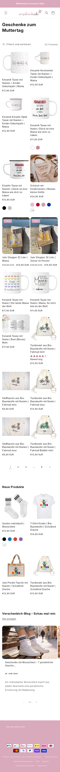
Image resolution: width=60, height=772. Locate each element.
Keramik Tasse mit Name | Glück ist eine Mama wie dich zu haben (42, 130)
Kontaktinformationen (25, 766)
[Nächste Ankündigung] (54, 4)
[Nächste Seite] (49, 467)
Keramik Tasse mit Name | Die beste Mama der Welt (15, 303)
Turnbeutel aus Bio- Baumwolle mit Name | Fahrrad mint (42, 348)
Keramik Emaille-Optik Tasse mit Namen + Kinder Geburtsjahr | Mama (14, 122)
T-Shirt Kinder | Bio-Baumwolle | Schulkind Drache (43, 526)
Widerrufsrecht (51, 757)
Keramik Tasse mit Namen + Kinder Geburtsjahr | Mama (13, 83)
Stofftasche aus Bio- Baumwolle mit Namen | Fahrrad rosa (15, 447)
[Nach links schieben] (23, 702)
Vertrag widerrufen (15, 726)
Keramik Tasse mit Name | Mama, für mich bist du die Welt (43, 303)
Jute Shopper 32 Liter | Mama (15, 259)
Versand (45, 761)
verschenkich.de (17, 757)
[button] (6, 13)
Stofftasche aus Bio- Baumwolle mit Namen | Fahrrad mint (15, 401)
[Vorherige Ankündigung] (5, 4)
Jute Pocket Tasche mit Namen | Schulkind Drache (15, 586)
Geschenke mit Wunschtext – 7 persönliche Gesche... (29, 664)
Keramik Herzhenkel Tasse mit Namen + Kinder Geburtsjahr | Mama (41, 75)
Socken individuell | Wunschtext (13, 525)
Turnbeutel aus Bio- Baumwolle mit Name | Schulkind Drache (42, 586)
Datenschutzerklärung (23, 761)
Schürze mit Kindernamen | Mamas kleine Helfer (42, 188)
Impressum (42, 766)
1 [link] (10, 467)
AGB (37, 761)
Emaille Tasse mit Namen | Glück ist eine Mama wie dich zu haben (14, 190)
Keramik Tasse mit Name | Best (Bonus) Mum (13, 339)
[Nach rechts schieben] (36, 702)
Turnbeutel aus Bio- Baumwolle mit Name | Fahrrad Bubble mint (42, 447)
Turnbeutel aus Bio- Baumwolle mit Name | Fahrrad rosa (42, 401)
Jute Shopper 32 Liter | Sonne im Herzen (43, 259)
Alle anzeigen (9, 619)
